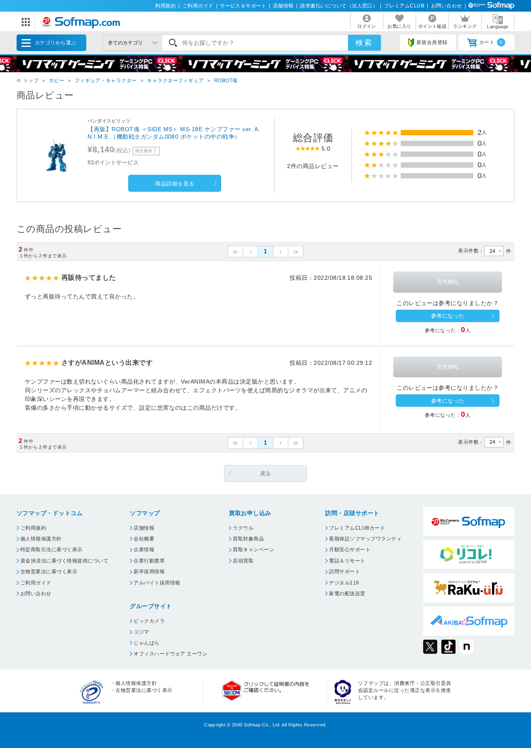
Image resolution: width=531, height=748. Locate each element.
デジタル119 (344, 583)
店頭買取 (243, 561)
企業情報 (144, 549)
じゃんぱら (146, 643)
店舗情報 (283, 6)
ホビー (56, 80)
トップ (31, 80)
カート (491, 42)
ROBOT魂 (226, 80)
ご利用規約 (33, 528)
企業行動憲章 (149, 561)
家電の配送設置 (347, 593)
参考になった (448, 316)
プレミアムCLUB (404, 6)
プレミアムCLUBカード (357, 528)
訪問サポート (344, 571)
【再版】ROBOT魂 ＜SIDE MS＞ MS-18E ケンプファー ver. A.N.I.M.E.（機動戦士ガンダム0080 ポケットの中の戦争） (174, 133)
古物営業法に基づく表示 (48, 571)
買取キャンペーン (253, 549)
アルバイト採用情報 (157, 583)
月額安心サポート (349, 549)
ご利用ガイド (198, 6)
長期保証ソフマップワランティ (365, 539)
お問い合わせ (446, 6)
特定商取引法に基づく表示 (51, 549)
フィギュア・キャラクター (106, 80)
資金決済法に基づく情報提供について (64, 561)
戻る (265, 473)
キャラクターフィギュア (175, 80)
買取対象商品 (248, 539)
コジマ (141, 632)
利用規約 (165, 6)
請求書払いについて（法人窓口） (339, 6)
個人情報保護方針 (41, 539)
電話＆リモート (347, 561)
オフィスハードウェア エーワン (170, 654)
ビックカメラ (149, 621)
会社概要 (144, 539)
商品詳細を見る (174, 184)
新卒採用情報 (149, 571)
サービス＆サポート (243, 6)
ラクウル (243, 528)
